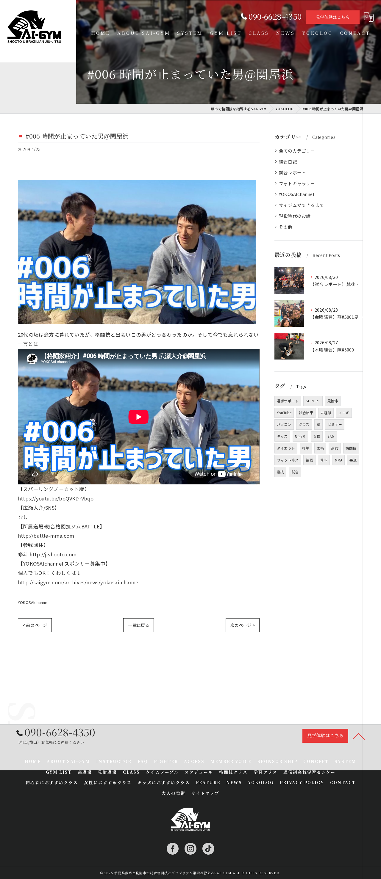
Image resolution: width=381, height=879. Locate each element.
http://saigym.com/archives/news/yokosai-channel (79, 582)
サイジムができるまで (301, 205)
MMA (339, 459)
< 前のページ (35, 625)
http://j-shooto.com (53, 554)
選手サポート (288, 400)
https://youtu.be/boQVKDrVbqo (56, 498)
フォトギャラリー (297, 183)
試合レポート (292, 172)
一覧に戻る (138, 625)
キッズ (282, 436)
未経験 (326, 412)
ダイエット (286, 448)
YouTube (284, 412)
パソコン (284, 424)
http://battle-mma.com (46, 535)
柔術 (320, 448)
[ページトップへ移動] (359, 736)
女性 (316, 436)
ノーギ (343, 412)
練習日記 (288, 161)
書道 (353, 459)
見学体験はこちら (333, 17)
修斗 (323, 459)
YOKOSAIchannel (33, 602)
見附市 (332, 400)
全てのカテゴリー (297, 150)
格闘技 (351, 448)
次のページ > (242, 625)
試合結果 (306, 412)
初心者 (300, 436)
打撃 (305, 448)
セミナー (334, 424)
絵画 (309, 459)
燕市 (334, 448)
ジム (331, 436)
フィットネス (288, 459)
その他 (286, 227)
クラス (304, 424)
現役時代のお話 (294, 216)
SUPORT (313, 400)
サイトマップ (205, 793)
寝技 (280, 471)
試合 (295, 471)
